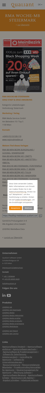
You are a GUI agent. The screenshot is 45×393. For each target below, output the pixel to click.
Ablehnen (28, 208)
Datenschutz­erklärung (17, 192)
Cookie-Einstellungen (23, 200)
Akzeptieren (15, 208)
